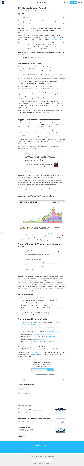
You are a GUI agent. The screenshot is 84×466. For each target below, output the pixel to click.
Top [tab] (19, 405)
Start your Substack (38, 460)
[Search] (65, 2)
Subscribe (73, 2)
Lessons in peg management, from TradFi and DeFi (29, 410)
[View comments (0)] (24, 17)
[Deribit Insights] (52, 337)
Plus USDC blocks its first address (25, 429)
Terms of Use (48, 372)
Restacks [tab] (27, 388)
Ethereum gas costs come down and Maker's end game (34, 418)
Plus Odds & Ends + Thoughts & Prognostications (29, 420)
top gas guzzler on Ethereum (26, 125)
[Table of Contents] (1, 233)
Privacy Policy (52, 374)
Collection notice (50, 456)
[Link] (16, 64)
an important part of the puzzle (33, 188)
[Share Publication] (68, 2)
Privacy (41, 456)
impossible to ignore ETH (54, 39)
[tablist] (23, 389)
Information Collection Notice (41, 374)
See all (20, 436)
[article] (42, 412)
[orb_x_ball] (40, 339)
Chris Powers (21, 13)
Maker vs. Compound (24, 427)
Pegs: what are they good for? (27, 409)
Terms (45, 456)
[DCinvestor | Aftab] (55, 332)
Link (44, 298)
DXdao (32, 354)
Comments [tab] (21, 388)
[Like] (19, 423)
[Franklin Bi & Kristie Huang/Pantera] (43, 334)
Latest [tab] (23, 405)
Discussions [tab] (28, 405)
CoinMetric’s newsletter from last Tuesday (46, 234)
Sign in (80, 2)
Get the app (48, 460)
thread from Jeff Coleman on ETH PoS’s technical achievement (43, 116)
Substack (35, 463)
